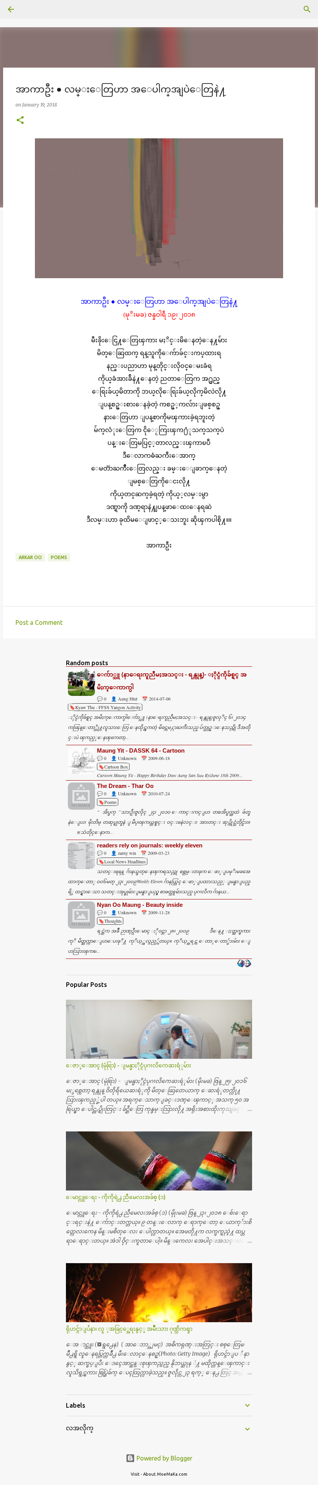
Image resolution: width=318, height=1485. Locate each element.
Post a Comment (39, 622)
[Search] (32, 9)
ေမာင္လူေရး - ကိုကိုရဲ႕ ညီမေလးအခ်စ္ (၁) (116, 1197)
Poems (59, 557)
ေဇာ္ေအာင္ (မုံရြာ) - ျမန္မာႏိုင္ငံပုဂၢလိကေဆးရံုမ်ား (128, 1065)
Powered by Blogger (163, 1458)
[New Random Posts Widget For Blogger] (244, 964)
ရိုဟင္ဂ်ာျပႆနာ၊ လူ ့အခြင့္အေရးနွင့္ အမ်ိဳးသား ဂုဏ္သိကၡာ (129, 1329)
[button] (20, 120)
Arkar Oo (30, 557)
